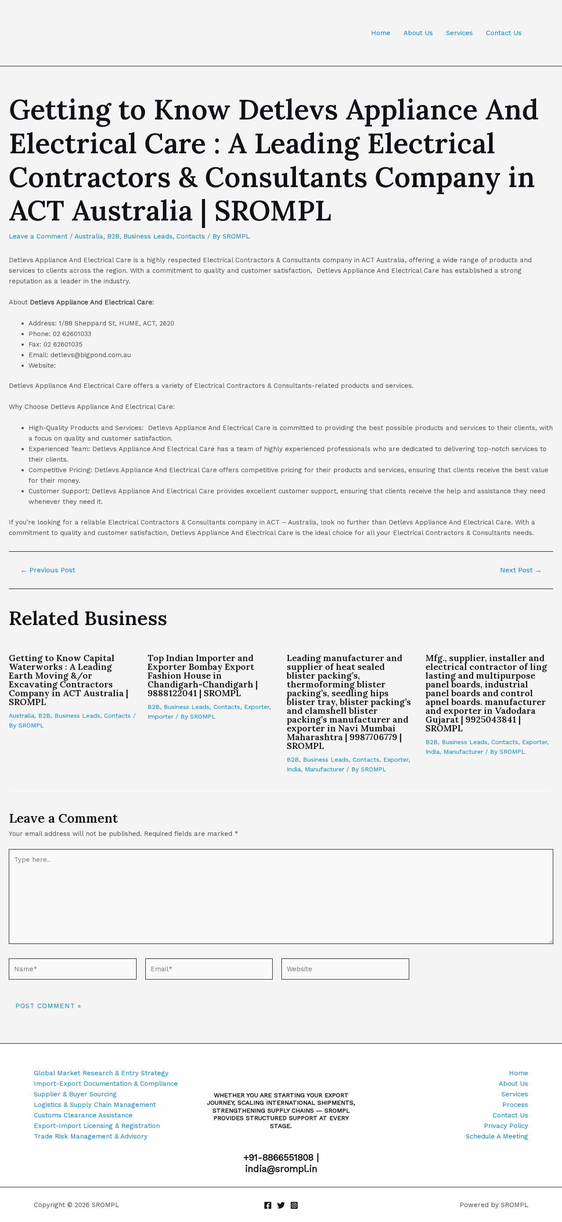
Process (515, 1105)
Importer (160, 716)
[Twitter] (281, 1205)
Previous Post (47, 570)
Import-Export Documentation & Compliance (106, 1084)
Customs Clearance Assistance (83, 1115)
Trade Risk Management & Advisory (91, 1136)
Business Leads (148, 236)
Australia (89, 236)
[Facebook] (268, 1205)
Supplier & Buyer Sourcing (75, 1094)
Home (380, 33)
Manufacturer (324, 769)
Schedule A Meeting (497, 1136)
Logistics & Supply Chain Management (95, 1105)
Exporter (256, 706)
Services (459, 33)
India (294, 769)
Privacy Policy (506, 1126)
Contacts (191, 236)
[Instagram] (294, 1205)
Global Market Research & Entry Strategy (101, 1073)
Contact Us (504, 33)
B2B (113, 236)
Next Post (521, 570)
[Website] (345, 971)
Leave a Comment (38, 236)
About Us (418, 33)
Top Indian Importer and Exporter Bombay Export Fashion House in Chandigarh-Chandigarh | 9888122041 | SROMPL (203, 675)
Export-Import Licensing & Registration (97, 1126)
